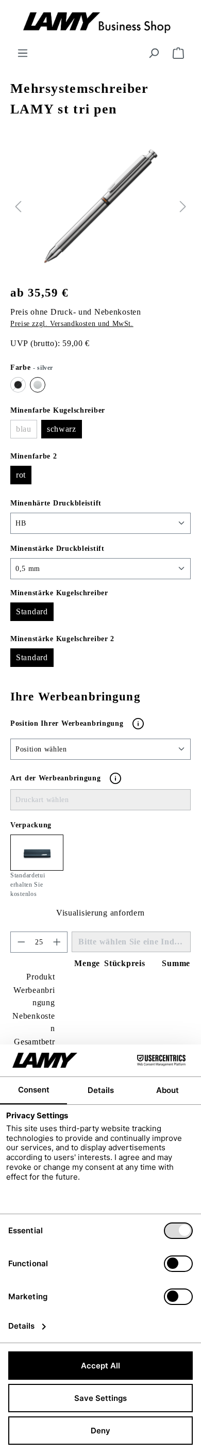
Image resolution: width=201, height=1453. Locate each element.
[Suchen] (153, 53)
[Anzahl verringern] (21, 942)
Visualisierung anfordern (100, 912)
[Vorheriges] (18, 206)
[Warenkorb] (178, 53)
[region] (100, 207)
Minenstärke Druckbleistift (57, 548)
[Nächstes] (183, 206)
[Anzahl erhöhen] (57, 942)
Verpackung (31, 825)
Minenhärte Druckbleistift (56, 503)
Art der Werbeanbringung (55, 778)
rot (21, 474)
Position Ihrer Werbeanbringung (68, 723)
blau (26, 431)
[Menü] (22, 53)
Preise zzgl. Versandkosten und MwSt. (71, 324)
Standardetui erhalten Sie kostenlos (27, 884)
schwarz (61, 429)
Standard (32, 611)
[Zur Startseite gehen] (100, 23)
